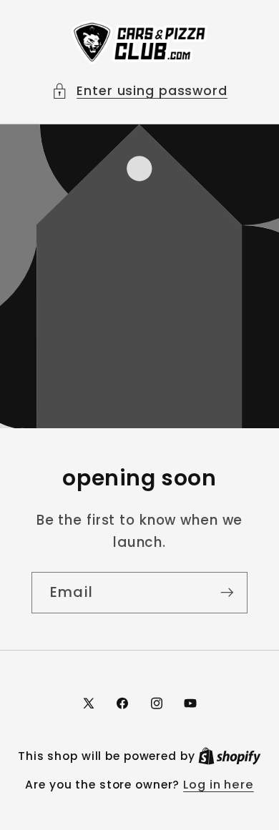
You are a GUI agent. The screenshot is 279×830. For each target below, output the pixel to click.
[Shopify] (229, 756)
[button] (139, 91)
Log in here (218, 785)
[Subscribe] (227, 592)
